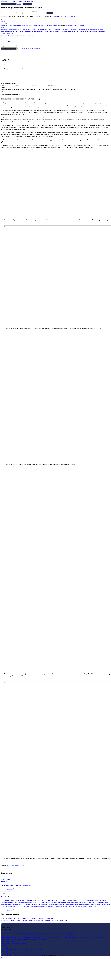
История (22, 25)
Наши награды (45, 25)
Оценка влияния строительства (70, 31)
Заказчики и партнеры (78, 25)
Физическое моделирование (9, 29)
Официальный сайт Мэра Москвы (16, 865)
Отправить (49, 13)
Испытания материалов (23, 29)
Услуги (2, 27)
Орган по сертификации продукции (28, 31)
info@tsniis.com (28, 1)
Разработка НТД (57, 31)
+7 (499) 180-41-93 (16, 1)
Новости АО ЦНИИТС (7, 42)
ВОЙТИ (19, 4)
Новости (3, 40)
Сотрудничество (70, 933)
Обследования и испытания (87, 31)
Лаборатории (16, 25)
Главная (6, 65)
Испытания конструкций (45, 31)
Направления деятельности (32, 25)
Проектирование (100, 31)
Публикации (16, 42)
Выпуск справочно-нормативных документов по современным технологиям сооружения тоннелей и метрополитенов (34, 920)
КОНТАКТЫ (4, 951)
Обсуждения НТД (13, 36)
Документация (53, 25)
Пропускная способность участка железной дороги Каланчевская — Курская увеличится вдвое (27, 918)
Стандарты (22, 36)
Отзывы (69, 25)
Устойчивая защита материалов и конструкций (56, 29)
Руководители (5, 25)
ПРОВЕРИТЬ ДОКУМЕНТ (7, 4)
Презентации (4, 36)
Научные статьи (29, 36)
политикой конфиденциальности (65, 16)
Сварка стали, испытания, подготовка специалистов (84, 29)
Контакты (3, 44)
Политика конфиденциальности (32, 949)
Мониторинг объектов (36, 29)
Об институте (4, 23)
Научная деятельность (7, 33)
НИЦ (10, 25)
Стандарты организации (7, 38)
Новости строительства (10, 67)
